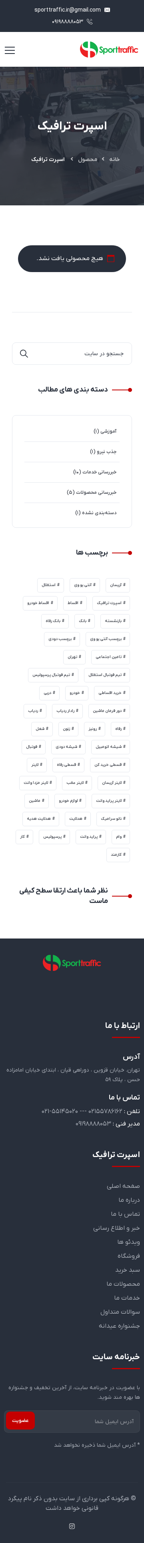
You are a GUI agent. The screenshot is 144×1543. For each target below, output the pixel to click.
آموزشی (108, 431)
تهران (72, 657)
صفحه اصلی (123, 1186)
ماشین (34, 800)
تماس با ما (125, 1214)
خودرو (75, 693)
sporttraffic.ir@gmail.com (68, 10)
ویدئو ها (128, 1242)
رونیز (92, 729)
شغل (40, 729)
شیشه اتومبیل (109, 747)
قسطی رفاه (66, 765)
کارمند (116, 854)
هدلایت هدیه (39, 818)
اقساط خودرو (38, 603)
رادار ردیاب (65, 711)
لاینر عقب (75, 782)
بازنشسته (113, 621)
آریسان (116, 585)
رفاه (118, 729)
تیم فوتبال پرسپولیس (51, 675)
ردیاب (33, 711)
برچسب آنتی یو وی (106, 639)
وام (119, 836)
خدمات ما (127, 1298)
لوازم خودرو (68, 800)
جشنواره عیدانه (119, 1326)
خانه (114, 159)
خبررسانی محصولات (96, 492)
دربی (47, 693)
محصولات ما (123, 1284)
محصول (87, 159)
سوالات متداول (120, 1312)
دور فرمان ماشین (107, 711)
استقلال (49, 585)
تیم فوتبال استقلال (105, 675)
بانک (82, 621)
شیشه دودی (66, 747)
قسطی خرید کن (108, 765)
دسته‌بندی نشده (99, 513)
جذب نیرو (106, 452)
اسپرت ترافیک (109, 603)
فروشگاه (129, 1256)
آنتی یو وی (83, 585)
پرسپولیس (52, 836)
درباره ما (129, 1200)
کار (22, 836)
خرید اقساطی (110, 693)
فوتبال (31, 747)
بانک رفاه (53, 621)
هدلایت (75, 818)
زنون (66, 729)
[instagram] (72, 1527)
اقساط (73, 603)
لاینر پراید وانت (109, 800)
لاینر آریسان (112, 782)
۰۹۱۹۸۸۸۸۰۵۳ (68, 22)
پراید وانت (89, 836)
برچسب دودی (60, 639)
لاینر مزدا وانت (36, 782)
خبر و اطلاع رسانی (116, 1228)
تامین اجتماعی (109, 657)
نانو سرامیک (111, 818)
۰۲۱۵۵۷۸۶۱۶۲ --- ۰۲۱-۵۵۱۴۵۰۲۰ (82, 1111)
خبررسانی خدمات (99, 472)
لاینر (34, 765)
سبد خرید (127, 1270)
